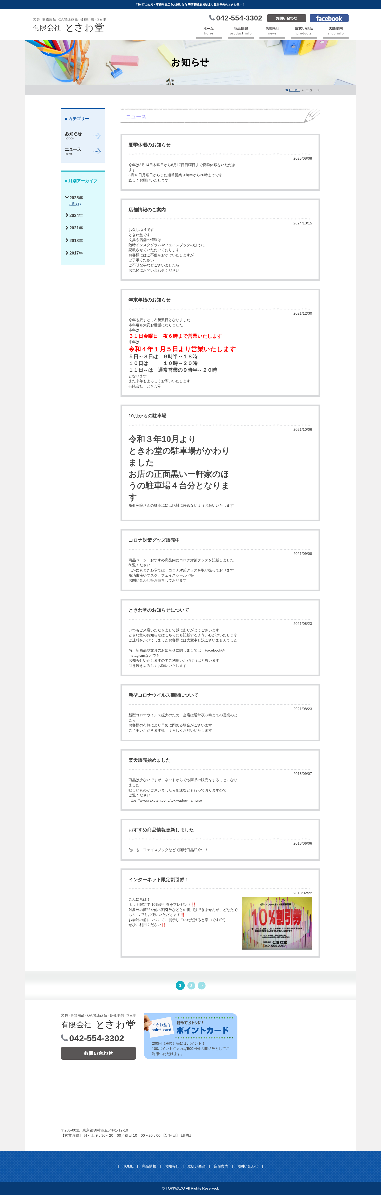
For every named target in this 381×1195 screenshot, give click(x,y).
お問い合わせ (247, 1166)
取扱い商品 (196, 1166)
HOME (128, 1166)
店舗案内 (221, 1166)
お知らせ (172, 1166)
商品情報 (149, 1166)
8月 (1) (75, 204)
